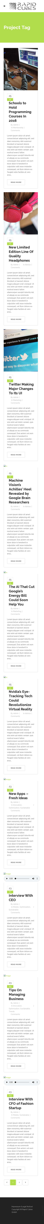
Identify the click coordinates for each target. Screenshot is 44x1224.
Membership (18, 128)
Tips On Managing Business (17, 994)
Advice (28, 265)
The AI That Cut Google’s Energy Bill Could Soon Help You (21, 595)
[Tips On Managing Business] (7, 976)
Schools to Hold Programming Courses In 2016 (20, 112)
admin (15, 125)
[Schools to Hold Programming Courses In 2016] (21, 69)
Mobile (16, 907)
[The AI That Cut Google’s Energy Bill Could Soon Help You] (5, 572)
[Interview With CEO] (7, 874)
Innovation (17, 805)
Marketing (17, 400)
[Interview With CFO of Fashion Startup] (7, 1077)
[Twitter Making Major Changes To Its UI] (21, 350)
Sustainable (25, 808)
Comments (15, 130)
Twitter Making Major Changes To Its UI (21, 388)
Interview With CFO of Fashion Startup (21, 1103)
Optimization (14, 808)
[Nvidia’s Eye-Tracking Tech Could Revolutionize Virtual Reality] (5, 677)
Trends (12, 1011)
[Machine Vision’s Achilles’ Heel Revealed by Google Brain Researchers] (5, 466)
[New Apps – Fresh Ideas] (7, 779)
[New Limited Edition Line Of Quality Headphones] (21, 213)
